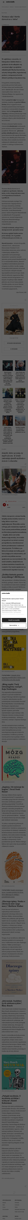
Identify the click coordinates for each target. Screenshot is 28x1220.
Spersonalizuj (13, 625)
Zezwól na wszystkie (14, 620)
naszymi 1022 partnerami (13, 603)
